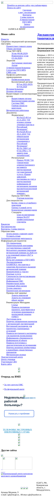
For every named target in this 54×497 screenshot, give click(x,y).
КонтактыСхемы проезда (27, 16)
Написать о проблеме (19, 414)
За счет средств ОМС (13, 385)
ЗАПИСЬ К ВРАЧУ (16, 29)
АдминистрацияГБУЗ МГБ (27, 20)
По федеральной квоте (14, 389)
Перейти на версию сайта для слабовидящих (27, 5)
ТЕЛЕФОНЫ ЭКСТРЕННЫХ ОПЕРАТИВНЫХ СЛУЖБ (17, 430)
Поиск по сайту (14, 8)
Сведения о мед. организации (27, 11)
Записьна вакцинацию (27, 25)
